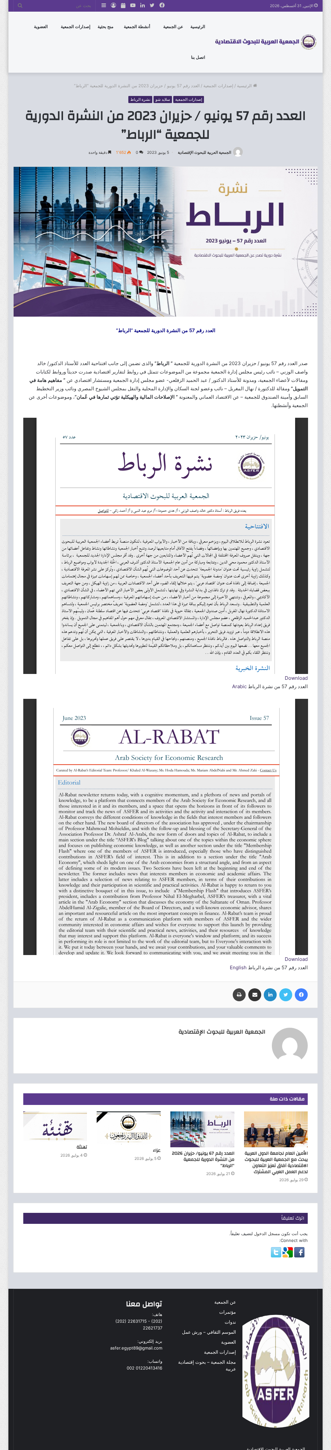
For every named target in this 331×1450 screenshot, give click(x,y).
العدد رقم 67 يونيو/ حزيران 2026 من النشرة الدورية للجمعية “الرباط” (203, 1159)
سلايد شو (162, 99)
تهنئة (82, 1147)
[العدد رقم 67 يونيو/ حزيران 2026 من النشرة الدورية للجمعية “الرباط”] (202, 1129)
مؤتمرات (227, 1312)
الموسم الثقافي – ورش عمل (209, 1332)
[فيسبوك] (301, 994)
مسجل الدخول (267, 1233)
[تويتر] (285, 994)
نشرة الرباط (140, 99)
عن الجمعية (173, 26)
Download (296, 678)
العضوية (228, 1342)
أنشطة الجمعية (137, 26)
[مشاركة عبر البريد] (254, 994)
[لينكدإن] (270, 994)
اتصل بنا (198, 57)
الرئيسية (197, 26)
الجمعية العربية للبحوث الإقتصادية (204, 152)
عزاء (157, 1150)
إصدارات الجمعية (76, 26)
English (238, 967)
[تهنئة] (55, 1126)
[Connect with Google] (287, 1255)
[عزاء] (129, 1127)
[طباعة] (239, 994)
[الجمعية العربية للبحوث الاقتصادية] (266, 42)
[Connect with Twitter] (276, 1255)
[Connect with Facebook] (298, 1255)
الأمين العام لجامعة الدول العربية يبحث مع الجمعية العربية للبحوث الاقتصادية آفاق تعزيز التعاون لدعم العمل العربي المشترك (276, 1162)
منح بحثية (105, 26)
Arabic (240, 686)
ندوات (230, 1322)
